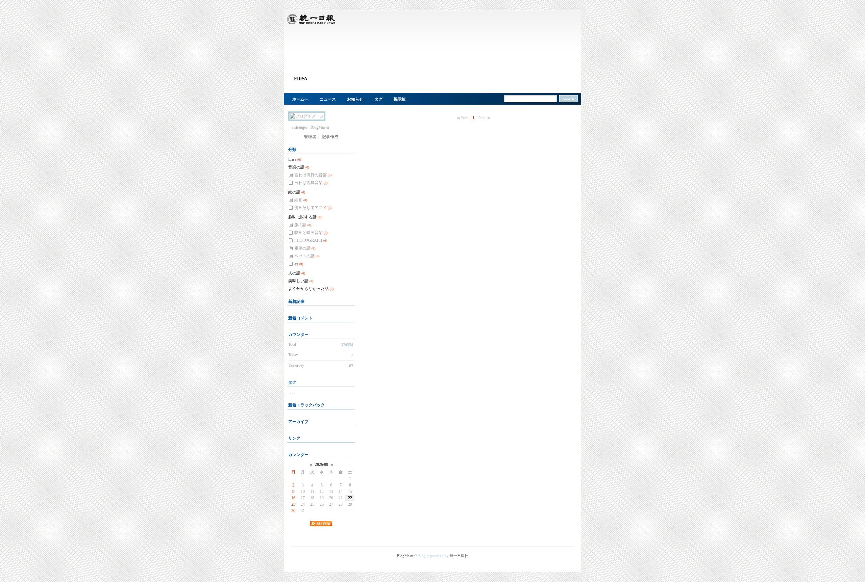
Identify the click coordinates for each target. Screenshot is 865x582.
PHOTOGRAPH (310, 240)
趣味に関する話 (304, 217)
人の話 (296, 273)
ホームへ (300, 99)
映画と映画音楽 (310, 232)
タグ (378, 99)
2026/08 (321, 464)
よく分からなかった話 (310, 288)
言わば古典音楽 (310, 182)
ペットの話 (306, 256)
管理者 (310, 136)
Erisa (294, 159)
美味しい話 (300, 281)
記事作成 (330, 136)
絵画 (300, 199)
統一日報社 (459, 556)
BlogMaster (406, 556)
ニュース (328, 99)
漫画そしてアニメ (312, 207)
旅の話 (302, 224)
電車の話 (304, 248)
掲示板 (400, 99)
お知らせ (355, 99)
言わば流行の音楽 (312, 175)
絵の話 (296, 192)
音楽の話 (298, 167)
